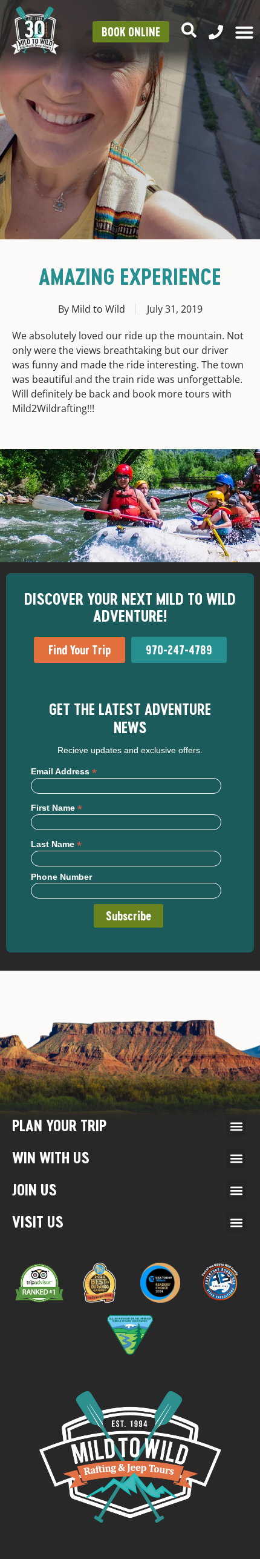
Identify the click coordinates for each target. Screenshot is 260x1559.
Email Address (64, 771)
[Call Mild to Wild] (216, 32)
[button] (236, 1126)
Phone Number (61, 877)
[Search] (189, 30)
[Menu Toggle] (244, 32)
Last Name (56, 844)
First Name (56, 807)
